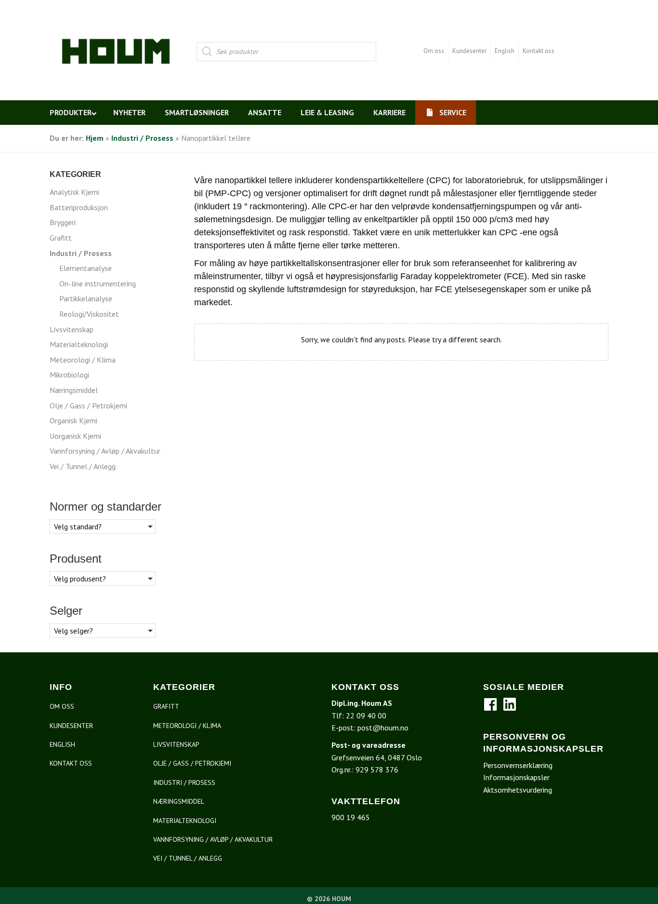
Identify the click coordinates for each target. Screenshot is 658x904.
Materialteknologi (79, 344)
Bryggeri (63, 222)
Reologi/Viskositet (89, 314)
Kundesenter (469, 51)
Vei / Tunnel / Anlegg (83, 466)
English (504, 51)
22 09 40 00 (366, 715)
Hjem (95, 138)
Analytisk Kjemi (74, 192)
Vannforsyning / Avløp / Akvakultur (105, 451)
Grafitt (61, 238)
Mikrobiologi (69, 374)
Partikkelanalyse (85, 298)
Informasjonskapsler (516, 777)
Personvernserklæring (518, 765)
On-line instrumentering (97, 283)
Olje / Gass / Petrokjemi (88, 405)
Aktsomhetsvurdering (517, 790)
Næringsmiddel (74, 390)
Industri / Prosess (142, 138)
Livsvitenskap (71, 329)
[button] (490, 704)
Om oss (433, 51)
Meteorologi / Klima (83, 359)
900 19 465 (350, 817)
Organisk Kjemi (73, 420)
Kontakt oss (538, 51)
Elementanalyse (85, 268)
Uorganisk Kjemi (75, 436)
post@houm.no (382, 727)
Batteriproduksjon (79, 207)
